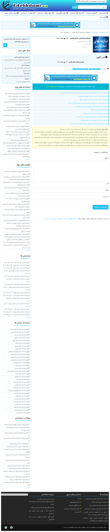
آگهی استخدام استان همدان (22, 410)
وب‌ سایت (106, 197)
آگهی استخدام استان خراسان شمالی (20, 360)
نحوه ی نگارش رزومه (11, 13)
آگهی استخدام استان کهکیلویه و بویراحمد (18, 390)
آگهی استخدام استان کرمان (22, 385)
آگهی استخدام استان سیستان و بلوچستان (18, 371)
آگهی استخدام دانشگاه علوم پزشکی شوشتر (18, 146)
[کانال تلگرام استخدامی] (55, 25)
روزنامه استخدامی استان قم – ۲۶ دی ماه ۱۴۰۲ (16, 262)
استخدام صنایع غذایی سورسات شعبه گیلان (96, 509)
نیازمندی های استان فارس (80, 69)
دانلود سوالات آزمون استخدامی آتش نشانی (18, 446)
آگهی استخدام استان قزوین (22, 376)
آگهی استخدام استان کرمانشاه (21, 388)
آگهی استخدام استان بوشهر (22, 346)
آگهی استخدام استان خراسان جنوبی (20, 354)
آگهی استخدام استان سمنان (22, 368)
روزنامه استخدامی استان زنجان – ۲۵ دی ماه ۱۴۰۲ (16, 268)
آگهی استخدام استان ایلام (22, 343)
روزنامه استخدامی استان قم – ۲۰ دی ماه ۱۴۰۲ (16, 309)
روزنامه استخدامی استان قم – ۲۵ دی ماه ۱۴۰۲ (16, 276)
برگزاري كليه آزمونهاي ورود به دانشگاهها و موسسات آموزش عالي (16, 60)
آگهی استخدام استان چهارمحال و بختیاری (18, 351)
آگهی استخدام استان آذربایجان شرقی (19, 329)
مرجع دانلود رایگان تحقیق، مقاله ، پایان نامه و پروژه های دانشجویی (17, 68)
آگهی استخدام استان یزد (22, 413)
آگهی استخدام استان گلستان (21, 393)
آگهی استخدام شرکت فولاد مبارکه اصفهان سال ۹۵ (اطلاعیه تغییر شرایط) (89, 123)
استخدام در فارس (94, 69)
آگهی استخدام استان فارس (22, 374)
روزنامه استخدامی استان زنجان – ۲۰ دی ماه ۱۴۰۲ (16, 315)
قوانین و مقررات (91, 13)
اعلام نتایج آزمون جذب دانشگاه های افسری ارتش (16, 220)
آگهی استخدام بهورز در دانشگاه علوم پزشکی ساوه (16, 143)
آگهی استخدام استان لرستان (21, 399)
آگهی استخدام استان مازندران (21, 401)
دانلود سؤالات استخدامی (45, 13)
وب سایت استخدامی (74, 527)
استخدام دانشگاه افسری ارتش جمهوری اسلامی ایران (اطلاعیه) (92, 106)
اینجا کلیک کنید (52, 87)
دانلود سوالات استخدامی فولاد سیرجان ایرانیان (16, 424)
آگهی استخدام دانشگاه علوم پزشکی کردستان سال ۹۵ (94, 120)
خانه (108, 32)
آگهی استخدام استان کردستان (21, 382)
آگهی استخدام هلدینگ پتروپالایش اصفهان (18, 151)
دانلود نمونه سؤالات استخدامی (72, 509)
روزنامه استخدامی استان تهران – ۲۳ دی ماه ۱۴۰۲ (16, 292)
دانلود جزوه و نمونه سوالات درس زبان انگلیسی (17, 477)
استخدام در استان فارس (98, 32)
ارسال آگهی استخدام (76, 13)
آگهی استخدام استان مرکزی (22, 404)
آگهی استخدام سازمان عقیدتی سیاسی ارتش (18, 107)
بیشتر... (27, 159)
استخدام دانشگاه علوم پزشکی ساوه (20, 140)
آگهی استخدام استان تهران (22, 349)
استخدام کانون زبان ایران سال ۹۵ (99, 110)
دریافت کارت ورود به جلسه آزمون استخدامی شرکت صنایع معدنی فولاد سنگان (88, 103)
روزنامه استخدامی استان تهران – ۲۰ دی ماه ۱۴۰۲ (16, 312)
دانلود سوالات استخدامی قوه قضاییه (19, 444)
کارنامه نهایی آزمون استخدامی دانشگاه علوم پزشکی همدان (93, 96)
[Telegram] (11, 527)
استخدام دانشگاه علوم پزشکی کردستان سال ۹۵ (95, 113)
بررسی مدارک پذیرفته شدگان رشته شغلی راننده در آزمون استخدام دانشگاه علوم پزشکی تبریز (84, 93)
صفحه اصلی (102, 13)
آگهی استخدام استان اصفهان (21, 338)
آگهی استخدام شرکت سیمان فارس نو (19, 99)
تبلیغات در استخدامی (27, 13)
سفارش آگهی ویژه (61, 13)
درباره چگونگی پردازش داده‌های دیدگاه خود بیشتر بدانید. (60, 219)
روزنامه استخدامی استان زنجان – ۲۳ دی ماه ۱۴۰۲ (16, 295)
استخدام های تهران (75, 502)
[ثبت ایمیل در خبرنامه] (5, 45)
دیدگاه (107, 158)
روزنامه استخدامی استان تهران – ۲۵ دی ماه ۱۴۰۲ (16, 265)
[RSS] (6, 527)
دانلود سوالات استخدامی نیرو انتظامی (19, 468)
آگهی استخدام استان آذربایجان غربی (20, 332)
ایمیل (107, 190)
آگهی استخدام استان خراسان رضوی (20, 357)
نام (108, 183)
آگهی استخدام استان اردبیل (22, 335)
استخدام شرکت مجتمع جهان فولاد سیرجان (18, 148)
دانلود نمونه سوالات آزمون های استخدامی (96, 499)
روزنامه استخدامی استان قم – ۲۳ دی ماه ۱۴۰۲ (16, 284)
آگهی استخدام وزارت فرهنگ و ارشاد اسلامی (17, 132)
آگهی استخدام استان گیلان (22, 396)
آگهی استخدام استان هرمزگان (21, 407)
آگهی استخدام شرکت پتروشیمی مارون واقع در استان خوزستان (92, 117)
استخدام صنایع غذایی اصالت (99, 502)
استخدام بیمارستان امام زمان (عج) (98, 505)
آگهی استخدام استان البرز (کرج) (21, 340)
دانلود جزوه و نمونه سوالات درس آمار (19, 479)
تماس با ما (103, 17)
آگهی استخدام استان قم (23, 379)
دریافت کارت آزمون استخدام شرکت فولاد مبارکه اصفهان (93, 100)
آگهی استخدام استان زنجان (22, 365)
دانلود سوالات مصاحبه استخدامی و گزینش (18, 466)
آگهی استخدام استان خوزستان (21, 363)
